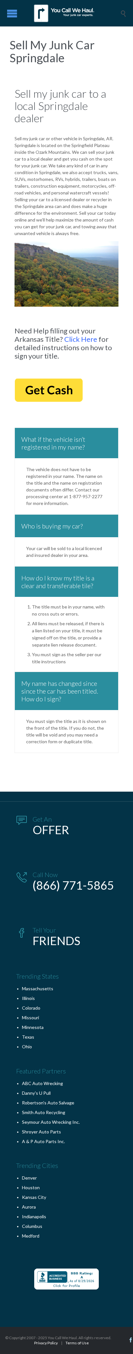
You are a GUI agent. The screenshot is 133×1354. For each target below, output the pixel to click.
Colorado (31, 1008)
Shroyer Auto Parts (41, 1131)
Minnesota (33, 1027)
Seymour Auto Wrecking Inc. (51, 1122)
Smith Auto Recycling (43, 1112)
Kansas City (34, 1197)
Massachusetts (37, 988)
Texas (28, 1037)
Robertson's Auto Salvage (48, 1102)
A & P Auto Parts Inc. (43, 1141)
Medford (30, 1236)
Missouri (30, 1017)
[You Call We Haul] (71, 13)
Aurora (29, 1207)
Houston (31, 1187)
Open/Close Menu (12, 13)
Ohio (27, 1046)
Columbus (32, 1226)
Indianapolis (34, 1216)
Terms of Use (77, 1342)
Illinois (28, 998)
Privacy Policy (46, 1342)
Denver (29, 1178)
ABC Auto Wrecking (42, 1083)
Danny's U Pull (36, 1093)
